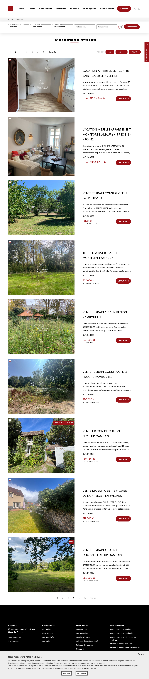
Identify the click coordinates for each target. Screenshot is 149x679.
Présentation (13, 641)
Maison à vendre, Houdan (120, 629)
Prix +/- (135, 52)
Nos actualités (107, 8)
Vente (32, 8)
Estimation (61, 8)
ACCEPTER (81, 673)
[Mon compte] (139, 8)
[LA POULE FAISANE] (10, 9)
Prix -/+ (122, 52)
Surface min (81, 27)
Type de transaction (17, 24)
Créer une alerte (146, 54)
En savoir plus (69, 668)
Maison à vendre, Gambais (121, 644)
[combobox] (18, 27)
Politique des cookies (84, 645)
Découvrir (123, 98)
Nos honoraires (82, 633)
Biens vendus (45, 8)
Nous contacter (14, 637)
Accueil (22, 8)
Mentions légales (83, 637)
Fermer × (142, 654)
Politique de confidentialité (87, 641)
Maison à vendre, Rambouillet (122, 633)
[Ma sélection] (135, 8)
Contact (124, 8)
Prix (109, 52)
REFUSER (66, 673)
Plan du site (81, 649)
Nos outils (46, 641)
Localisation (36, 24)
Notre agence (89, 8)
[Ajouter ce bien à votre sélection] (10, 60)
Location (74, 8)
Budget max (103, 27)
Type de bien (58, 24)
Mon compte (81, 629)
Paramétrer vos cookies (86, 668)
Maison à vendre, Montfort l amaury (124, 648)
